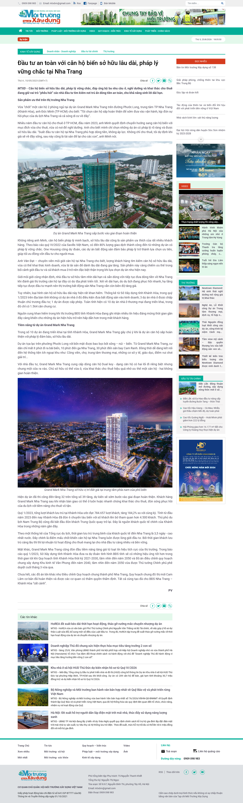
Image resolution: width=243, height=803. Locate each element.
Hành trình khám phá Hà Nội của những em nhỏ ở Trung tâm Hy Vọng (212, 232)
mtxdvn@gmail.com (105, 788)
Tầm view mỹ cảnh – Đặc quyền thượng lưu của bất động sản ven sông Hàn (212, 344)
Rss (79, 3)
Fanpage (92, 3)
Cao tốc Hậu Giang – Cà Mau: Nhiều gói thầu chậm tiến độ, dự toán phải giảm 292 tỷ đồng (201, 409)
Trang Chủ (23, 745)
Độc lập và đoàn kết (188, 79)
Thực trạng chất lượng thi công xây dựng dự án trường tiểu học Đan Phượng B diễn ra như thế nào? (199, 222)
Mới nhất (22, 757)
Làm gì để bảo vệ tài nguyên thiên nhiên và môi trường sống (201, 132)
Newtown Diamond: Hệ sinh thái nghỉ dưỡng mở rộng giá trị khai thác (212, 293)
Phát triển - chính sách (157, 31)
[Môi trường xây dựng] (39, 16)
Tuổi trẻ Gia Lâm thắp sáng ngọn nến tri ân (212, 263)
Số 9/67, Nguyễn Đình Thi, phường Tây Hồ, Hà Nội (124, 784)
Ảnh (125, 751)
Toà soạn (171, 751)
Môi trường (42, 31)
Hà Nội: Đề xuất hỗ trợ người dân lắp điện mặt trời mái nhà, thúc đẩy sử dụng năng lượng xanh (109, 715)
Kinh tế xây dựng (133, 31)
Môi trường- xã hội (54, 751)
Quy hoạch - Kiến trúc (109, 31)
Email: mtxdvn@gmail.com (56, 3)
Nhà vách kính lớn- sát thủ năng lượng (197, 105)
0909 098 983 (29, 3)
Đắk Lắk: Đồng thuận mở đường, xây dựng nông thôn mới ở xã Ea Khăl (211, 386)
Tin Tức (29, 31)
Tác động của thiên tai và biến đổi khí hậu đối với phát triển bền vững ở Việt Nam (201, 94)
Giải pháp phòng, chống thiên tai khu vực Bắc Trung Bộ (201, 69)
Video (92, 31)
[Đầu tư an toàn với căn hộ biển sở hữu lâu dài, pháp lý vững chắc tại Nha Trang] (164, 80)
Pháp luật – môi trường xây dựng (100, 751)
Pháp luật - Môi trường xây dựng (68, 31)
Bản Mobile (109, 3)
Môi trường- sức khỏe (56, 757)
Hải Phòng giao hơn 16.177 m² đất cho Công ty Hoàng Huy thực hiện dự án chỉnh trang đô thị (203, 428)
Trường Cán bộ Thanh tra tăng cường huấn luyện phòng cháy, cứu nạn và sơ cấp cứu (212, 249)
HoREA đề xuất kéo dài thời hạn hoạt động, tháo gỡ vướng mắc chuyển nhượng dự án (106, 624)
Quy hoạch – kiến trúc (94, 745)
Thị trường (108, 51)
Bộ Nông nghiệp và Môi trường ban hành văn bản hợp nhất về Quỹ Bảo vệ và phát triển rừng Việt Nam (110, 692)
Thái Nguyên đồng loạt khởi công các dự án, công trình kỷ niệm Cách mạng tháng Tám (212, 327)
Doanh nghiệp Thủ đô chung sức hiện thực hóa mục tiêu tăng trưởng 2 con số (101, 645)
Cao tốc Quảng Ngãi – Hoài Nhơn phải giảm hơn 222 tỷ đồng (202, 419)
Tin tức (48, 745)
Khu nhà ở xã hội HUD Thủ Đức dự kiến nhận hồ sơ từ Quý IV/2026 (94, 667)
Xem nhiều (23, 751)
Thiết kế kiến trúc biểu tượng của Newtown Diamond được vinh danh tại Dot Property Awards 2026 (212, 361)
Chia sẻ (144, 80)
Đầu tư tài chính (89, 51)
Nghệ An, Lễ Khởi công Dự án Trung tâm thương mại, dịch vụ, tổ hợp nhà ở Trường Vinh (212, 310)
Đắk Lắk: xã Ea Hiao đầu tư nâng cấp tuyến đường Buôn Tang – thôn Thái (202, 400)
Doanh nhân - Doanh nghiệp (61, 51)
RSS (161, 772)
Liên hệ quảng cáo (209, 751)
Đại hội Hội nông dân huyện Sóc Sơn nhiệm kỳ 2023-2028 (201, 119)
